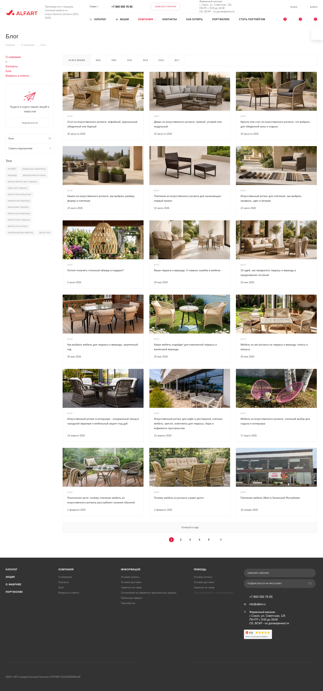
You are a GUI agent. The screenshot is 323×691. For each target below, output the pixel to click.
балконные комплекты (34, 169)
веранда (12, 175)
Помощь (200, 569)
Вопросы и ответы (17, 75)
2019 (145, 60)
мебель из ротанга (18, 226)
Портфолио (14, 592)
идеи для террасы (17, 188)
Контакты (12, 66)
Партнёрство (128, 603)
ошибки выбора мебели (20, 232)
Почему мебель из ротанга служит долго (179, 497)
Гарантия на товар (131, 587)
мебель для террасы (19, 219)
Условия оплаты (130, 577)
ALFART (12, 169)
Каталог (12, 569)
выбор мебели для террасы (22, 181)
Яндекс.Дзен (176, 662)
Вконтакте (254, 7)
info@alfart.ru (257, 604)
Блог (9, 71)
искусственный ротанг (19, 194)
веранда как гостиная (34, 175)
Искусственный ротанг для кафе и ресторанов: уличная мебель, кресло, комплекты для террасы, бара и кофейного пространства (188, 423)
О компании (13, 57)
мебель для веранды (19, 213)
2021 (129, 60)
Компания (66, 569)
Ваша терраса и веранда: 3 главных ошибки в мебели (187, 270)
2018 (161, 60)
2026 (98, 60)
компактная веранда (19, 200)
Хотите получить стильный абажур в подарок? (95, 270)
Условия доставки (131, 582)
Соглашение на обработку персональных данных (148, 592)
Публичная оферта (131, 598)
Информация (130, 569)
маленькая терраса (18, 207)
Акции (10, 577)
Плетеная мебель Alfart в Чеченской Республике (270, 497)
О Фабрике (13, 584)
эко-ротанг (44, 232)
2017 (176, 60)
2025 (113, 60)
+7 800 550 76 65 (122, 6)
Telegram (157, 662)
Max (264, 7)
